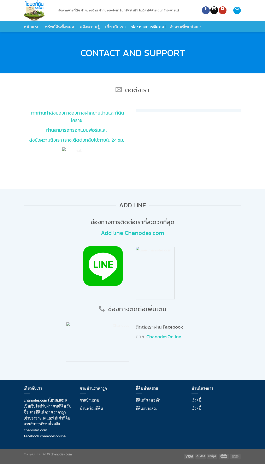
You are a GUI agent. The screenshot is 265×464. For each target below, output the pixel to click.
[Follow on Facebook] (206, 10)
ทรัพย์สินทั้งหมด (59, 26)
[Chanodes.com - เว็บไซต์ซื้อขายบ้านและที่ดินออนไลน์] (38, 10)
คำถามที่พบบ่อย (184, 26)
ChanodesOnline (163, 336)
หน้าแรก (32, 26)
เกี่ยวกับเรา (115, 26)
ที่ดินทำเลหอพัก (148, 400)
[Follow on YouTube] (222, 10)
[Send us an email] (214, 10)
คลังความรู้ (90, 26)
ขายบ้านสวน (89, 400)
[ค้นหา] (237, 10)
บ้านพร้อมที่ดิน (91, 408)
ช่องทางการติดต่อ (147, 26)
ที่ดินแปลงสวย (146, 408)
